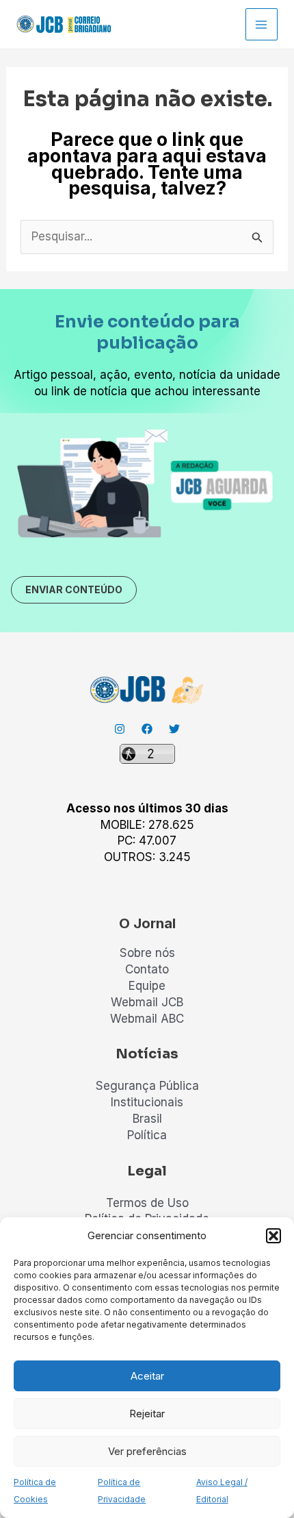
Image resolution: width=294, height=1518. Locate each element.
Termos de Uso (147, 1203)
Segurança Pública (147, 1086)
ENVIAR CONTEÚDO (73, 589)
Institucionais (147, 1102)
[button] (273, 1236)
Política (147, 1135)
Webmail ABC (147, 1018)
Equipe (147, 986)
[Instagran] (119, 728)
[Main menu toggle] (261, 24)
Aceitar (147, 1375)
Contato (147, 969)
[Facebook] (147, 728)
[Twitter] (174, 728)
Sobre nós (147, 953)
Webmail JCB (147, 1002)
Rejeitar (147, 1413)
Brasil (147, 1118)
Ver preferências (147, 1451)
